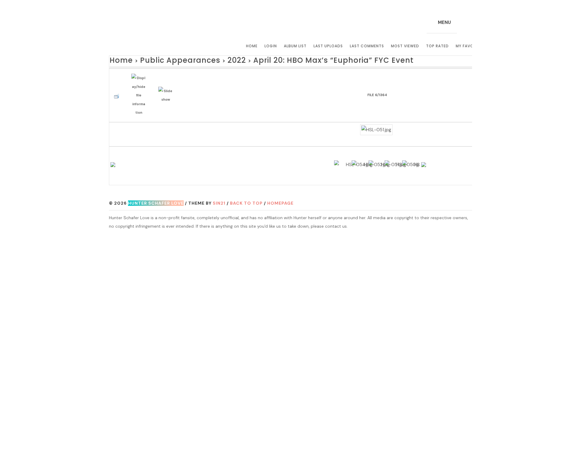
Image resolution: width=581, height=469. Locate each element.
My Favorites (470, 46)
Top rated (437, 46)
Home (252, 46)
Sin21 (219, 201)
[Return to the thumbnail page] (118, 88)
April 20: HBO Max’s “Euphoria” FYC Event (283, 59)
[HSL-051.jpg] (376, 117)
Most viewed (405, 46)
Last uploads (328, 46)
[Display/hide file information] (140, 88)
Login (270, 46)
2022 (208, 59)
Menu (444, 22)
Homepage (280, 201)
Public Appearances (164, 59)
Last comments (367, 46)
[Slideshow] (167, 88)
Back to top (246, 201)
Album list (295, 46)
